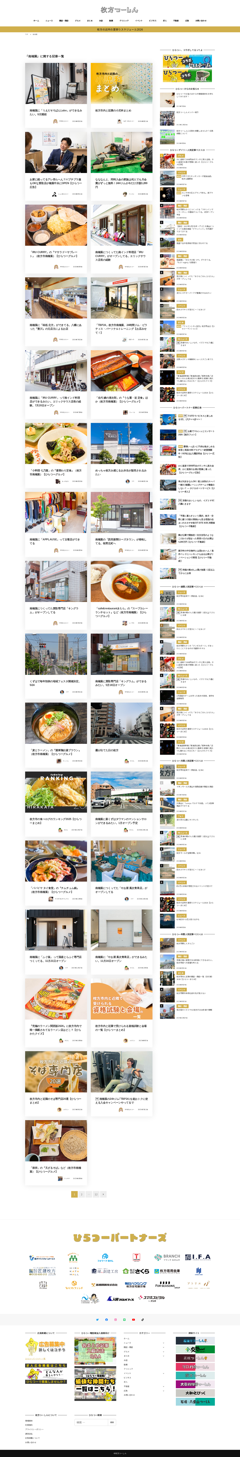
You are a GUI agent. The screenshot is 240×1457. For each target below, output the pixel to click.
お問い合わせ (201, 20)
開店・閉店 (63, 20)
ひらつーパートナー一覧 (35, 1358)
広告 (187, 20)
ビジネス (152, 20)
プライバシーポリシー (34, 1429)
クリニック (124, 20)
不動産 (176, 20)
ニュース (49, 20)
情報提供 (28, 1420)
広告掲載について (32, 1438)
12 (96, 1194)
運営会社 (28, 1433)
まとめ (90, 20)
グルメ (77, 20)
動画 (111, 20)
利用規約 (28, 1425)
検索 (112, 1422)
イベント (139, 20)
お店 (101, 20)
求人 (165, 20)
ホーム (36, 20)
